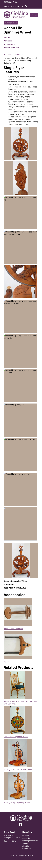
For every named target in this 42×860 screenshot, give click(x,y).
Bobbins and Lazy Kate (13, 629)
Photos (7, 37)
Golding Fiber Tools (27, 855)
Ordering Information (30, 841)
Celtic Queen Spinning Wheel (16, 737)
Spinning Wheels (11, 23)
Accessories (9, 44)
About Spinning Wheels (13, 54)
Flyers (6, 661)
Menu (34, 15)
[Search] (26, 6)
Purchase (8, 41)
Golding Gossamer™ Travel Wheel (18, 769)
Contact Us (18, 6)
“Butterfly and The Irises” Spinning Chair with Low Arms (21, 702)
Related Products (11, 47)
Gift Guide (26, 838)
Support (25, 843)
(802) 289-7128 (10, 2)
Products (25, 835)
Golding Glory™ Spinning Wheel (17, 802)
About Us (8, 6)
